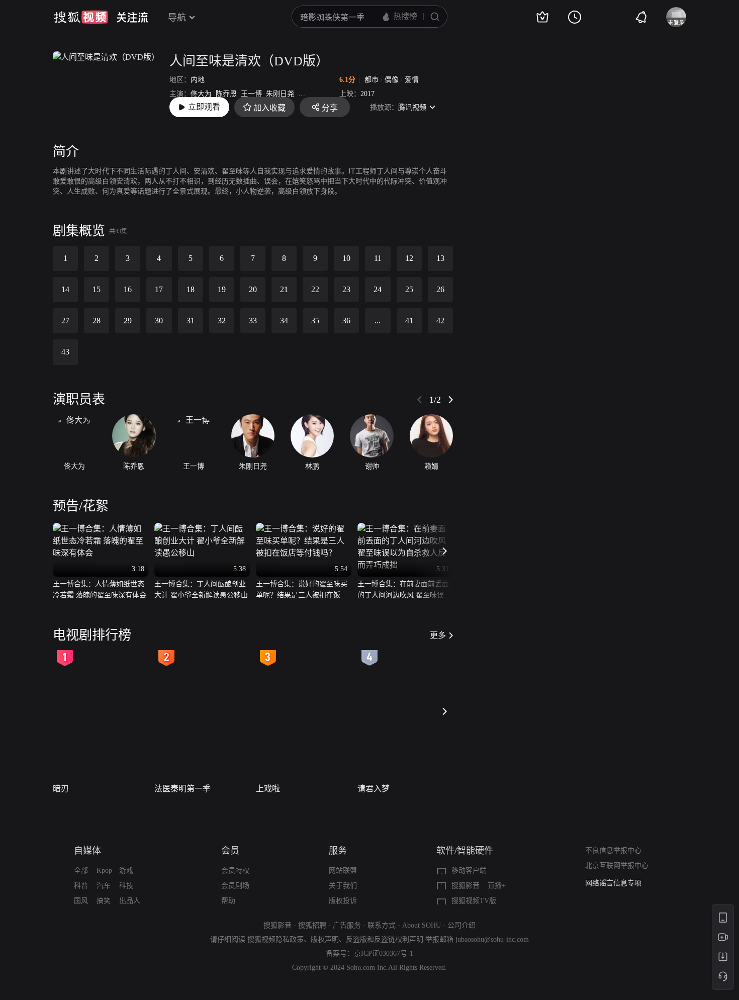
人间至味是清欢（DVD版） (249, 61)
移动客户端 (469, 870)
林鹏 (305, 94)
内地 (198, 79)
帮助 (228, 900)
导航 (177, 17)
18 (191, 289)
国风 (81, 900)
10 (346, 258)
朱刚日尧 (280, 94)
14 (65, 289)
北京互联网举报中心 (617, 865)
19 (222, 289)
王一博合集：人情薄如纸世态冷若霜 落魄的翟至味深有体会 (99, 589)
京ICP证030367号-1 (383, 953)
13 (440, 258)
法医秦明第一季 (182, 788)
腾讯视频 (412, 107)
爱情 (412, 79)
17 (159, 289)
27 (65, 320)
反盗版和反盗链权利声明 (384, 939)
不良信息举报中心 (613, 850)
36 (346, 320)
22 (315, 289)
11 (378, 258)
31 (191, 320)
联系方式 (381, 925)
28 (97, 320)
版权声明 (325, 939)
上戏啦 (268, 788)
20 (253, 289)
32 (222, 320)
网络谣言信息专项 (613, 883)
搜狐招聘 (312, 925)
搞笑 (104, 900)
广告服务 (347, 925)
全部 (81, 870)
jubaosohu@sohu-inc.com (492, 939)
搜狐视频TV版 (473, 900)
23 (346, 289)
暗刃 (61, 788)
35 (315, 320)
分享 (330, 108)
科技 (126, 885)
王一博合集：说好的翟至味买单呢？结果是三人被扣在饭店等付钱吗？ (301, 590)
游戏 (126, 870)
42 (440, 320)
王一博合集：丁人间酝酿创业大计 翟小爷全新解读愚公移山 (201, 589)
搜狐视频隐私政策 (275, 939)
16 (128, 289)
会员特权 (235, 870)
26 (440, 289)
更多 (438, 635)
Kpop (104, 870)
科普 (81, 885)
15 (97, 289)
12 (409, 258)
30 (159, 320)
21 (284, 289)
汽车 (104, 885)
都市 (371, 79)
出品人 (129, 900)
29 (128, 320)
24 (378, 289)
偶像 (392, 79)
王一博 (251, 94)
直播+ (497, 885)
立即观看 (204, 107)
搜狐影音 (465, 885)
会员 (230, 851)
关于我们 (343, 885)
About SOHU (421, 925)
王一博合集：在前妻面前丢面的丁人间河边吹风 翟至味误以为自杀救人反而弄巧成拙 (404, 590)
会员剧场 (235, 885)
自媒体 (87, 851)
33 (253, 320)
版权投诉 (343, 900)
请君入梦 (373, 788)
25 (409, 289)
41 (409, 320)
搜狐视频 (81, 17)
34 (284, 320)
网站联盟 (343, 870)
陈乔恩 (226, 94)
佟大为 (201, 94)
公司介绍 (461, 925)
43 (65, 351)
